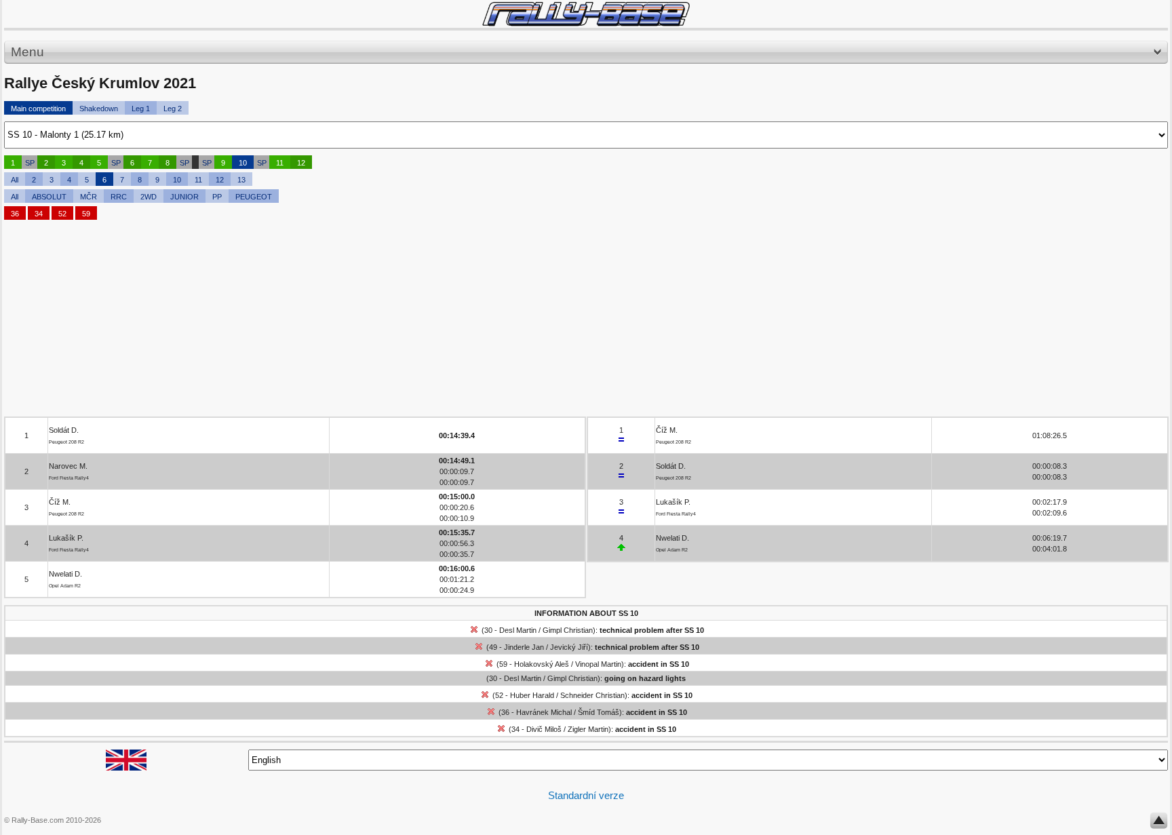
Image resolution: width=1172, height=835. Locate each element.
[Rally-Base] (586, 14)
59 (86, 214)
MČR (88, 197)
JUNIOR (184, 197)
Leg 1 (141, 108)
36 (15, 214)
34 (39, 214)
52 (62, 214)
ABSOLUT (49, 197)
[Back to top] (1159, 823)
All (14, 180)
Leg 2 (172, 108)
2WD (148, 197)
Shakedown (98, 108)
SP (30, 163)
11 (280, 163)
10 (243, 163)
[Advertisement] (411, 321)
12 (301, 163)
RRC (119, 197)
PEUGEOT (253, 197)
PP (217, 197)
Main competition (38, 108)
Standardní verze (586, 795)
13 (241, 180)
